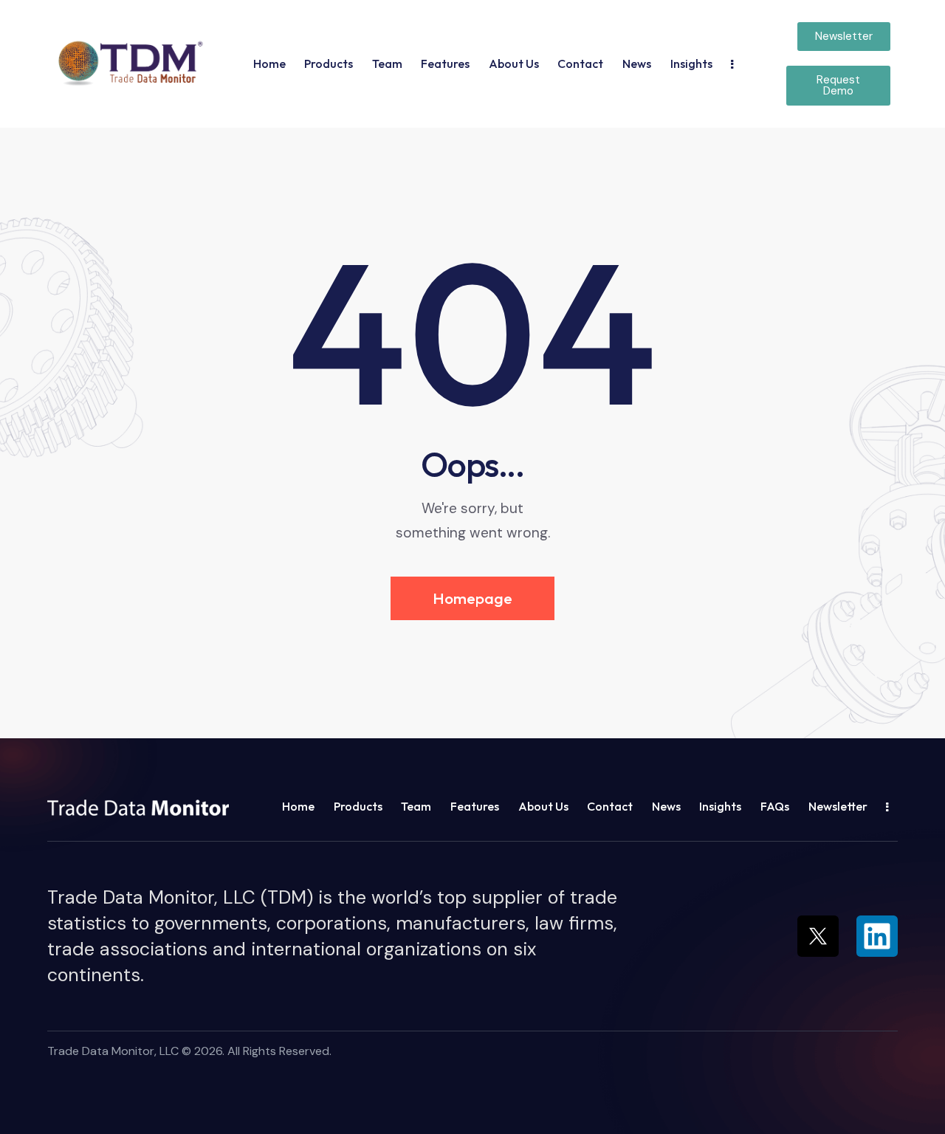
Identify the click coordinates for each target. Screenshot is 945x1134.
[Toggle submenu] (732, 63)
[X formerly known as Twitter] (818, 936)
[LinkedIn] (877, 936)
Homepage (472, 598)
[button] (128, 62)
